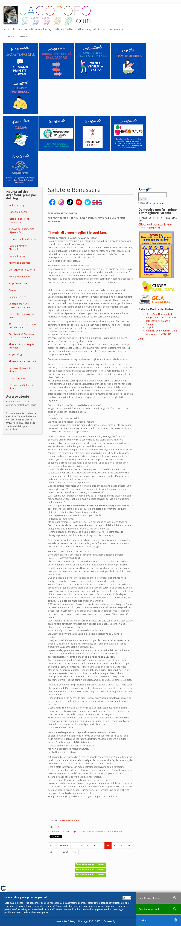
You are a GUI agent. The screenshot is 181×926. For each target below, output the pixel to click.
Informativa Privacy (65, 921)
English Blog (15, 354)
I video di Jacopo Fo (19, 256)
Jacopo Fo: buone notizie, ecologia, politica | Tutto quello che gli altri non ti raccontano (63, 29)
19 (115, 845)
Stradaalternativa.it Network (91, 864)
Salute (12, 290)
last (74, 852)
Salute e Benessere (70, 820)
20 (122, 845)
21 (128, 845)
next (65, 852)
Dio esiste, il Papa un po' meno (22, 315)
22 (51, 852)
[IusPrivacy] (124, 921)
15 (87, 845)
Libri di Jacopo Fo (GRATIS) (22, 269)
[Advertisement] (89, 810)
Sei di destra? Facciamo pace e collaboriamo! (21, 336)
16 (94, 845)
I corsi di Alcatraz (18, 378)
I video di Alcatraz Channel (18, 247)
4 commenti (54, 831)
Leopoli (149, 327)
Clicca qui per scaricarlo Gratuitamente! (155, 226)
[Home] (49, 14)
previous (63, 845)
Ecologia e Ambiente (19, 276)
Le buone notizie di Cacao (22, 239)
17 (101, 845)
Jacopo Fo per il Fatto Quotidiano (20, 220)
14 (80, 845)
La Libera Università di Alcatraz (21, 370)
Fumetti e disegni (18, 211)
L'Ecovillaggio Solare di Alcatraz (21, 386)
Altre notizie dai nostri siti (22, 361)
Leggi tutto (53, 826)
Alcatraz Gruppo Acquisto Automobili (22, 346)
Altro (140, 338)
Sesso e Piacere (17, 297)
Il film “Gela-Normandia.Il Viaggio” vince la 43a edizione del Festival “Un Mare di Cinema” (161, 319)
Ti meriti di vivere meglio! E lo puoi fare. (77, 233)
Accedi (65, 831)
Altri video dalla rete (19, 262)
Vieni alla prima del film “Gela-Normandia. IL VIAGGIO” (161, 332)
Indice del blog (16, 205)
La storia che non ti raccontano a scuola (20, 305)
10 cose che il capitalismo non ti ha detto (22, 325)
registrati (76, 831)
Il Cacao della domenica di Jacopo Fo (21, 230)
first (52, 845)
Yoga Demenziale (18, 283)
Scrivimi (24, 36)
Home (11, 36)
